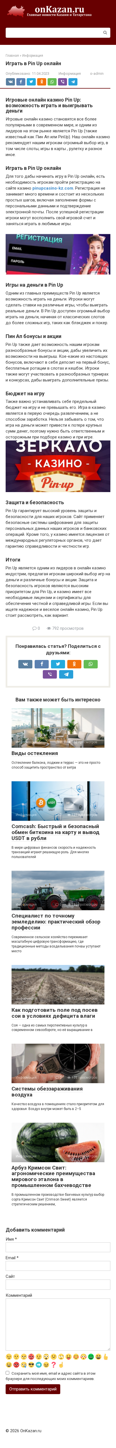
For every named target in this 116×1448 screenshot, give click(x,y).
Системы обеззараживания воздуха (47, 1091)
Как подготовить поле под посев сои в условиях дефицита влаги (55, 1013)
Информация (70, 73)
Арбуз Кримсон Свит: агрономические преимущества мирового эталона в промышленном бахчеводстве (53, 1176)
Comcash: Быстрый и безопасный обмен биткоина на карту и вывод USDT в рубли (55, 832)
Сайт (10, 1276)
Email (12, 1257)
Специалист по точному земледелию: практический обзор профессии (56, 921)
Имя (11, 1239)
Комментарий (19, 1295)
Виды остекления (35, 753)
